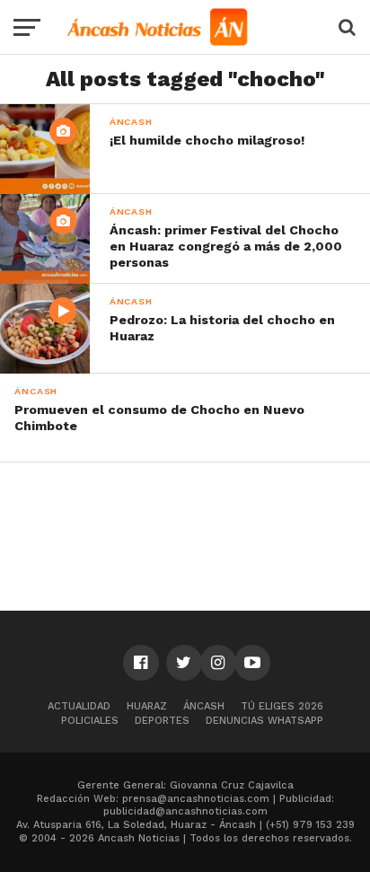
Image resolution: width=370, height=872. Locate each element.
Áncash (204, 706)
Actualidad (79, 706)
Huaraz (147, 706)
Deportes (162, 721)
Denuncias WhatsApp (264, 721)
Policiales (90, 721)
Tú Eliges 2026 (282, 706)
